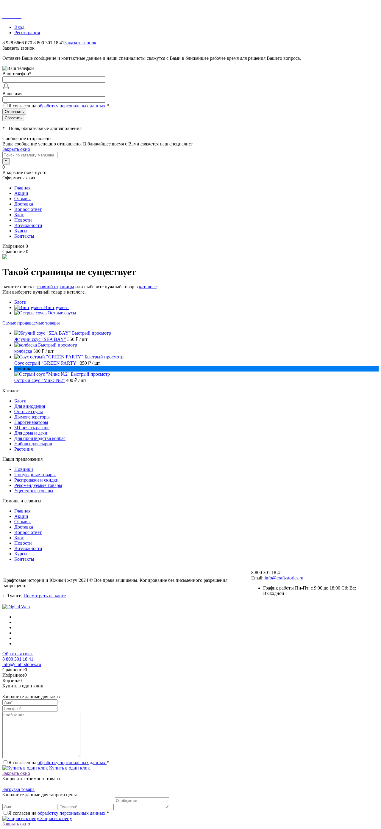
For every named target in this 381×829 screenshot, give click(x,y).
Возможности (28, 225)
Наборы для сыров (33, 443)
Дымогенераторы (32, 416)
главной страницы (55, 286)
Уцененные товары (33, 490)
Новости (23, 219)
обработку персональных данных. (72, 105)
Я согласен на (58, 105)
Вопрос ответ (28, 209)
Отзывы (22, 198)
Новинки (23, 469)
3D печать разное (31, 427)
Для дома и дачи (30, 432)
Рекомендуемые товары (38, 485)
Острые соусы (62, 312)
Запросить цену (55, 818)
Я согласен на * (58, 762)
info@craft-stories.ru (284, 577)
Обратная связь (17, 653)
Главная (22, 187)
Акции (21, 193)
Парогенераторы (31, 422)
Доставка (23, 203)
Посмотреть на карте (45, 595)
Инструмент (56, 307)
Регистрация (27, 32)
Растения (23, 449)
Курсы (20, 230)
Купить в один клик (69, 767)
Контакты (24, 236)
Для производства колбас (39, 438)
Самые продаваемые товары (31, 322)
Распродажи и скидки (36, 479)
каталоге (148, 286)
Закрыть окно (16, 149)
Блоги (20, 302)
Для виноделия (29, 406)
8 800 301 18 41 (17, 659)
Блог (19, 214)
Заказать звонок (80, 42)
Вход (19, 27)
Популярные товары (35, 474)
